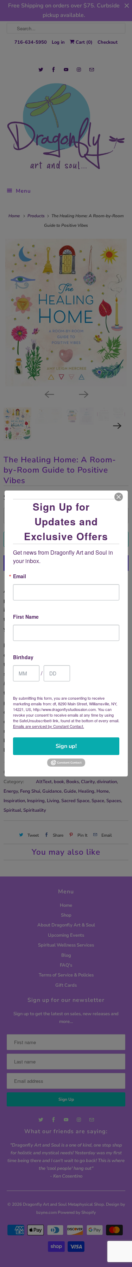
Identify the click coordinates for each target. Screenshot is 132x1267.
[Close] (119, 497)
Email (19, 577)
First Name (26, 617)
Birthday (23, 658)
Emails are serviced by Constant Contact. (48, 726)
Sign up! (66, 746)
